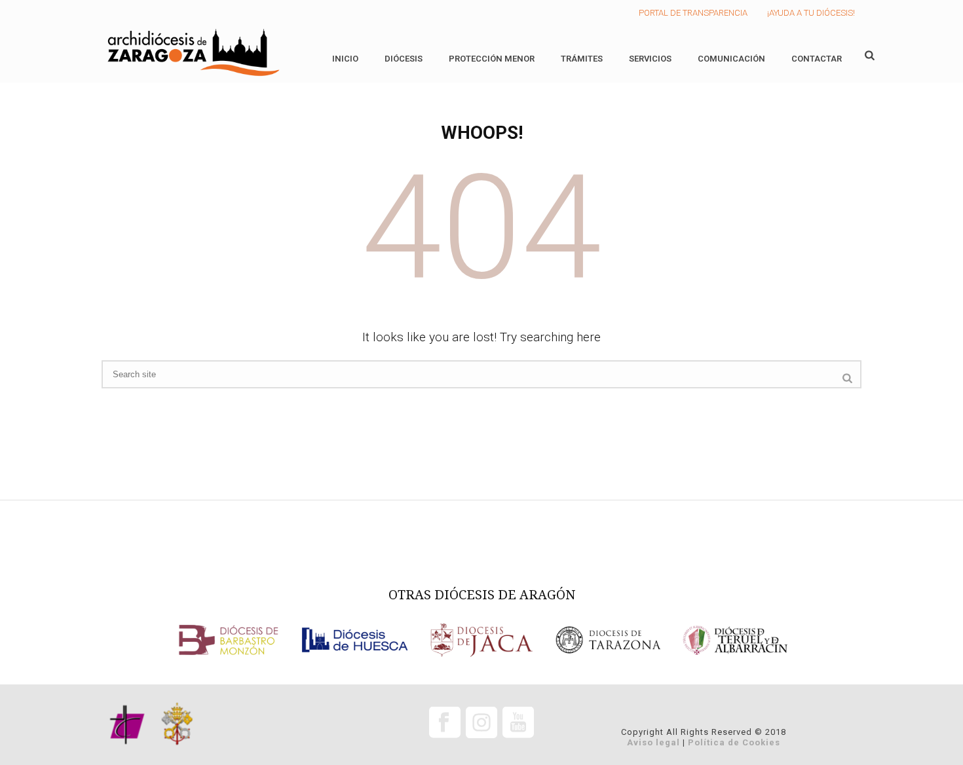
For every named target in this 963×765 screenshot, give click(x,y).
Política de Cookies (734, 742)
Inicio (345, 59)
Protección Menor (492, 59)
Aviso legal (653, 742)
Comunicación (731, 59)
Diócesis (404, 59)
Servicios (650, 59)
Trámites (582, 59)
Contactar (816, 59)
